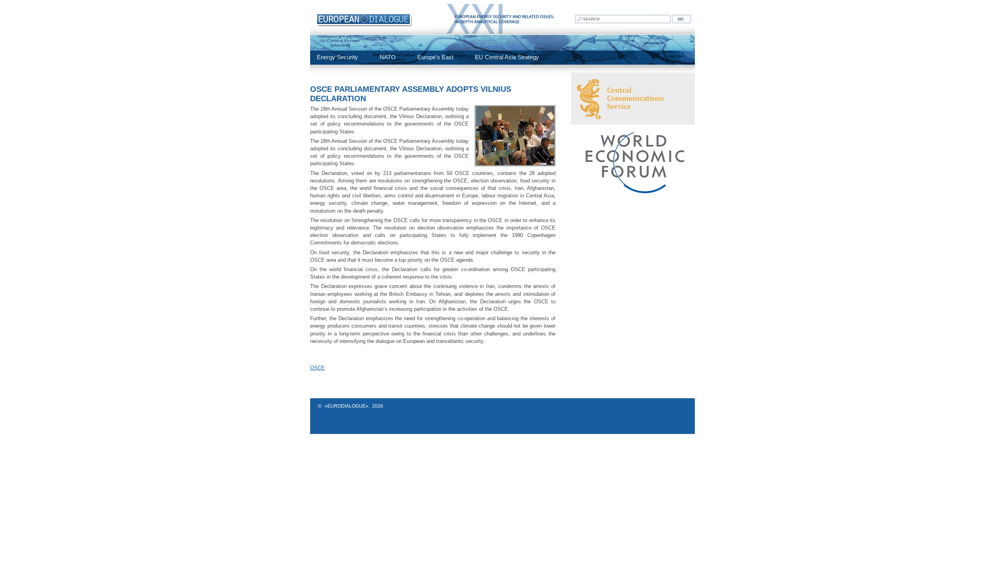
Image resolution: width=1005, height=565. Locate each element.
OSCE (317, 368)
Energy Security (337, 57)
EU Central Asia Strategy (507, 57)
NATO (388, 57)
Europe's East (435, 57)
